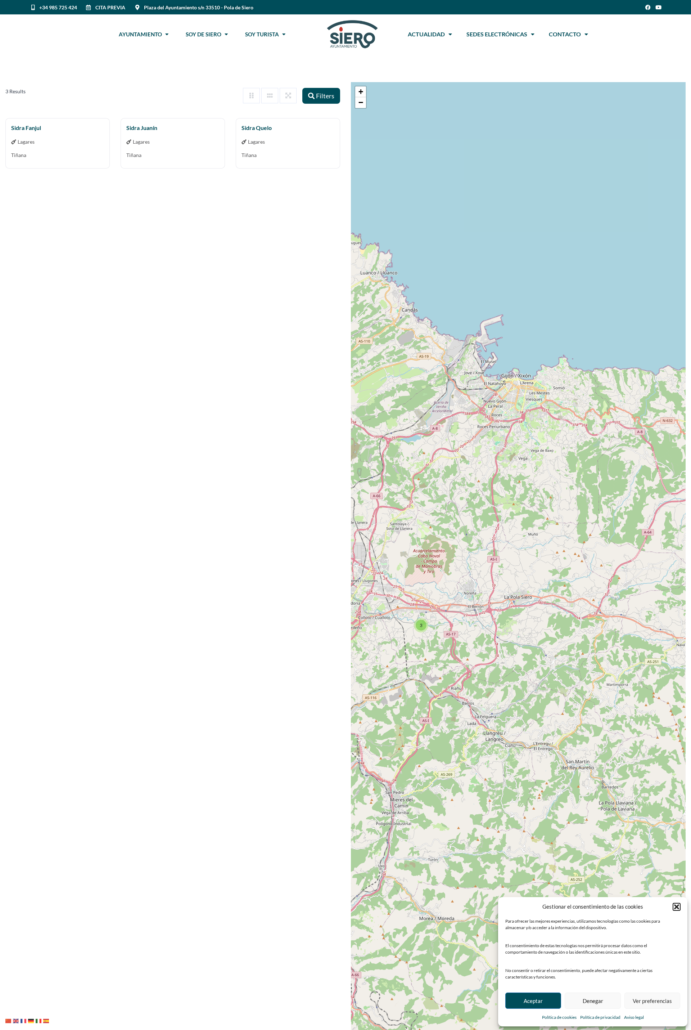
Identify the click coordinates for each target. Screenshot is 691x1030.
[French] (24, 1020)
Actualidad (426, 34)
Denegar (593, 1001)
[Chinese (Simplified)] (9, 1020)
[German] (32, 1020)
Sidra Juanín (141, 127)
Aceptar (533, 1001)
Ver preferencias (652, 1001)
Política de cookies (559, 1017)
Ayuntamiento (142, 34)
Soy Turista (263, 34)
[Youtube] (658, 7)
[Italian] (39, 1020)
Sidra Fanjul (26, 127)
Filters (325, 96)
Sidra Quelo (256, 127)
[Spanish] (47, 1020)
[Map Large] (251, 95)
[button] (676, 906)
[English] (17, 1020)
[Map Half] (270, 95)
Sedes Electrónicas (496, 34)
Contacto (565, 34)
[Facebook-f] (648, 7)
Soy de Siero (205, 34)
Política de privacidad (600, 1017)
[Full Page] (288, 95)
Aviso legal (634, 1017)
